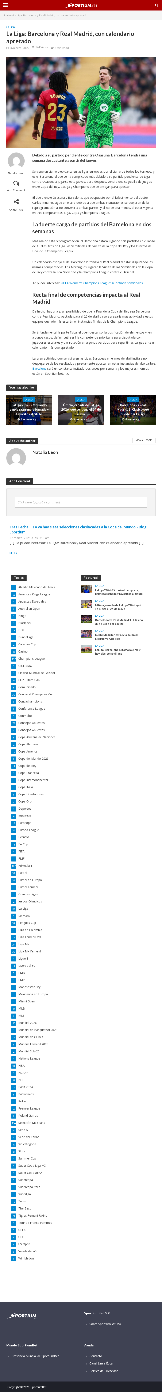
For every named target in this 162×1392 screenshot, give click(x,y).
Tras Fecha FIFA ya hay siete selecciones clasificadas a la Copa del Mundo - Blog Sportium (78, 530)
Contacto (95, 1356)
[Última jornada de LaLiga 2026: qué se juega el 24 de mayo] (86, 604)
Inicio (7, 15)
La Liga (11, 27)
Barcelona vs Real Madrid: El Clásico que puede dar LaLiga (133, 409)
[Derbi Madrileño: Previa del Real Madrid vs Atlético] (86, 634)
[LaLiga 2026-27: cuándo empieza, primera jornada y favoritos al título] (86, 589)
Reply (13, 553)
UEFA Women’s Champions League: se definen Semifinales (102, 283)
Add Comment (16, 190)
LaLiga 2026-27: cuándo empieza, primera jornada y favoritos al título (29, 409)
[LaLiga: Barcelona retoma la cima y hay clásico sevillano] (86, 649)
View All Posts (144, 440)
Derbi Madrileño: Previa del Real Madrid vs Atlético (116, 636)
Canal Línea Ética (101, 1363)
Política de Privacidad (103, 1371)
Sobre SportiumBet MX (105, 1324)
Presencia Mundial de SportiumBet (35, 1356)
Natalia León (16, 173)
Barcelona (39, 368)
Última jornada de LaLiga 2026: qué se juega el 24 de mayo (81, 409)
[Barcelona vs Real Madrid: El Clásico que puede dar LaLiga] (86, 619)
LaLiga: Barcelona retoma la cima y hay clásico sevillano (117, 651)
